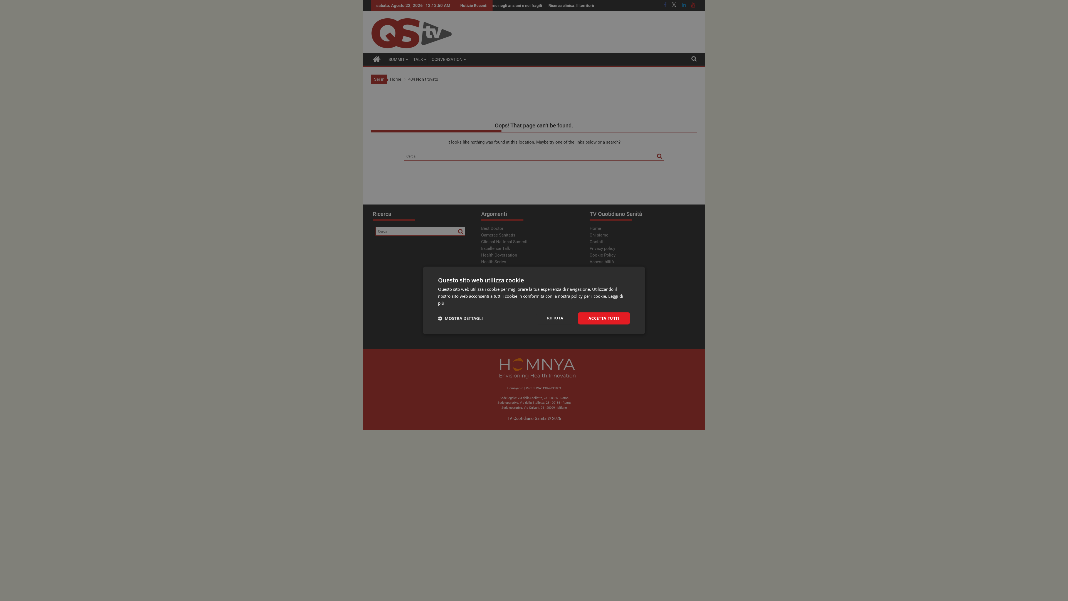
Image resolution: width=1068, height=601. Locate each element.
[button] (460, 318)
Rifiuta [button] (555, 318)
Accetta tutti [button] (604, 318)
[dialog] (534, 300)
